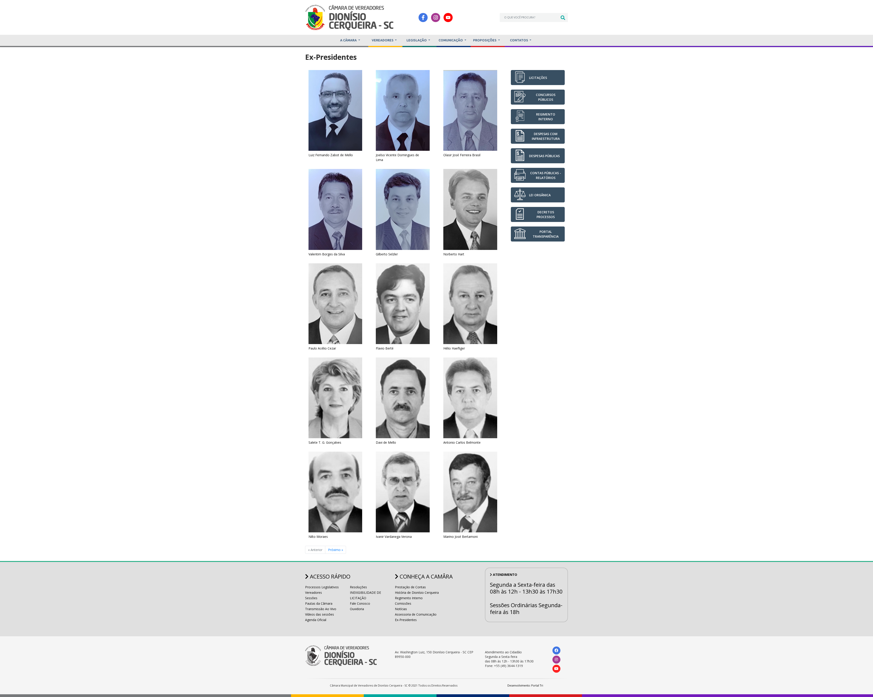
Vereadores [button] (383, 40)
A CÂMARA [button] (348, 40)
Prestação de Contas (410, 587)
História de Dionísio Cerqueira (417, 592)
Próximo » (335, 550)
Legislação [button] (416, 40)
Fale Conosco (360, 603)
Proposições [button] (485, 40)
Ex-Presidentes (406, 620)
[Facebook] (423, 17)
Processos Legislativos (322, 587)
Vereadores (313, 592)
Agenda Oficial (315, 620)
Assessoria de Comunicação (415, 614)
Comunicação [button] (451, 40)
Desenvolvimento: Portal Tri (525, 685)
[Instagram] (435, 17)
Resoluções (358, 587)
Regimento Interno (409, 598)
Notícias (401, 609)
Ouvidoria (357, 609)
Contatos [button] (519, 40)
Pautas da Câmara (318, 603)
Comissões (403, 603)
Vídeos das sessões (319, 614)
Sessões (311, 598)
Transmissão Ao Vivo (320, 609)
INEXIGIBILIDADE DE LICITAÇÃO (365, 595)
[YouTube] (448, 17)
